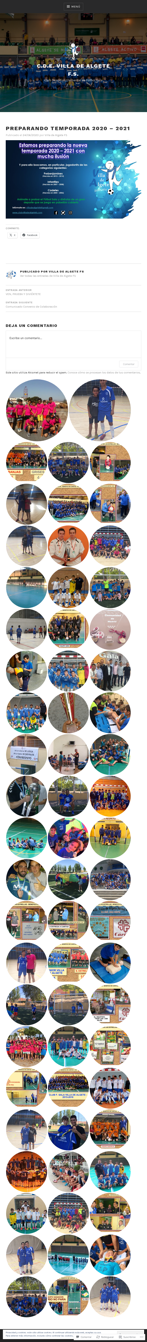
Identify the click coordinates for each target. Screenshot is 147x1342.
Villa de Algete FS (56, 135)
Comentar (128, 364)
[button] (37, 410)
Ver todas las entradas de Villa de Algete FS (48, 275)
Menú (75, 6)
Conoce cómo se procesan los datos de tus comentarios (104, 372)
